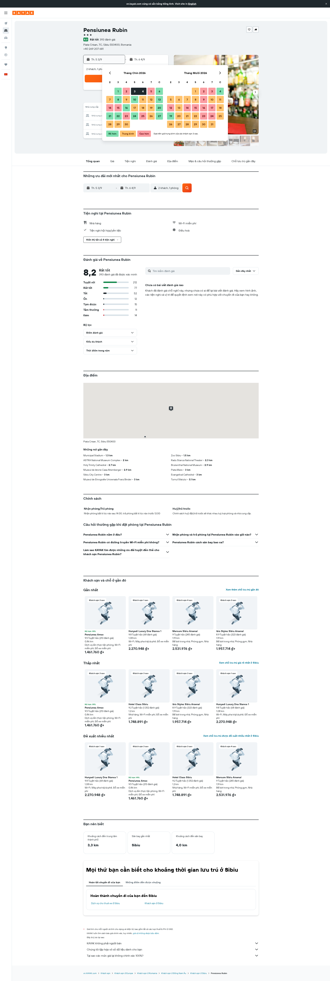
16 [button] (126, 107)
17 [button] (134, 107)
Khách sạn (105, 973)
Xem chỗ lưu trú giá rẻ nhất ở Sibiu (239, 662)
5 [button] (151, 91)
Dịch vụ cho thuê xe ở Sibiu (105, 903)
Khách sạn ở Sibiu (154, 903)
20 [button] (159, 107)
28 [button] (109, 124)
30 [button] (126, 124)
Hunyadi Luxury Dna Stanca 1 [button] (145, 631)
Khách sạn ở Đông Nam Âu (173, 973)
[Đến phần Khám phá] (5, 47)
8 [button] (118, 99)
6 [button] (159, 91)
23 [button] (126, 116)
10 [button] (134, 99)
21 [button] (110, 116)
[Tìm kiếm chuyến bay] (5, 23)
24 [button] (134, 116)
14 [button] (110, 107)
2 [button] (126, 91)
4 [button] (143, 91)
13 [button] (159, 99)
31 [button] (212, 124)
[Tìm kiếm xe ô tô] (5, 37)
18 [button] (143, 107)
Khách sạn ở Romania (147, 973)
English (192, 3)
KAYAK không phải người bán (104, 943)
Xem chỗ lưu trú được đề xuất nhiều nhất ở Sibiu (231, 735)
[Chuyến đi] (5, 64)
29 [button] (118, 124)
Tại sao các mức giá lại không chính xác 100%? (115, 955)
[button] (326, 4)
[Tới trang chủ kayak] (23, 13)
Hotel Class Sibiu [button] (138, 704)
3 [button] (134, 91)
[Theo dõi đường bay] (5, 54)
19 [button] (151, 107)
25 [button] (142, 116)
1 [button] (118, 91)
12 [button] (151, 99)
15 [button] (118, 107)
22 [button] (118, 116)
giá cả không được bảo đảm (146, 933)
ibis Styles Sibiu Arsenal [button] (230, 631)
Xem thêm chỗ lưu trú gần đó (242, 589)
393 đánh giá (107, 39)
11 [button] (143, 99)
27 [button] (159, 116)
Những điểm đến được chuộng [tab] (143, 882)
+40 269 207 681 (93, 48)
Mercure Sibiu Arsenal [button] (185, 631)
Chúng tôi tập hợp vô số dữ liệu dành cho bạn (114, 949)
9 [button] (126, 99)
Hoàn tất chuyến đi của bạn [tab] (104, 882)
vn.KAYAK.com (90, 973)
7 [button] (110, 99)
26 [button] (151, 116)
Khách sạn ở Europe (123, 973)
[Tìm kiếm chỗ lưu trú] (5, 30)
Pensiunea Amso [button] (94, 634)
